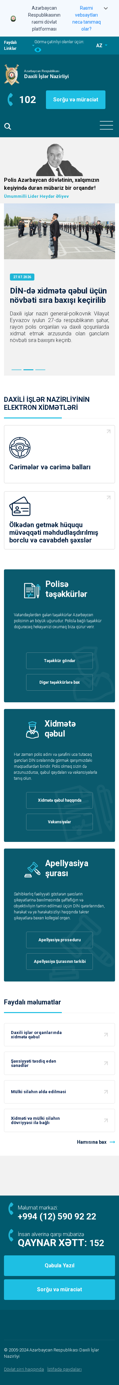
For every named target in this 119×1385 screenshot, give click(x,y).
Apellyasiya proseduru (59, 940)
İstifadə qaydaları (64, 1369)
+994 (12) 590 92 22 (57, 1216)
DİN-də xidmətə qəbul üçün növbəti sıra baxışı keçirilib (58, 295)
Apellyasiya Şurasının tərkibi (60, 961)
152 (96, 1243)
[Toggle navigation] (106, 125)
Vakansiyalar (59, 822)
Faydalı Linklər (10, 45)
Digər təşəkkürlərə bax (59, 682)
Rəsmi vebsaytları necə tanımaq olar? (86, 18)
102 (27, 99)
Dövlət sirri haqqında (24, 1369)
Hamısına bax (91, 1142)
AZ (99, 45)
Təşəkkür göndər (59, 660)
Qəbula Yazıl (59, 1265)
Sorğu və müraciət (75, 99)
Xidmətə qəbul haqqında (59, 800)
